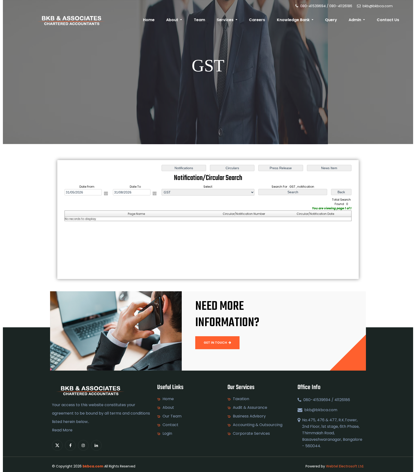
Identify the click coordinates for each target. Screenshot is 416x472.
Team (199, 20)
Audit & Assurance (250, 407)
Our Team (172, 416)
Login (167, 433)
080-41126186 (340, 5)
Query (331, 20)
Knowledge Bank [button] (294, 20)
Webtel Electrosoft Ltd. (345, 466)
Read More (62, 430)
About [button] (172, 20)
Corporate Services (251, 433)
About (168, 407)
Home (149, 20)
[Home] (71, 20)
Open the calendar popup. (106, 193)
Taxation (241, 399)
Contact (170, 424)
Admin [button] (355, 20)
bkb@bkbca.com (377, 5)
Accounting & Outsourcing (257, 424)
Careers (257, 20)
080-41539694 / (313, 5)
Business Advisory (249, 416)
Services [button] (225, 20)
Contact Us (388, 20)
